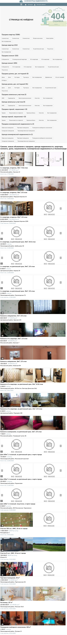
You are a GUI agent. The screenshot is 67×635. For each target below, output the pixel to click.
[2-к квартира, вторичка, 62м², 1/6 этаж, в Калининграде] (16, 215)
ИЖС (3, 98)
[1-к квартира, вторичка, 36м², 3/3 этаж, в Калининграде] (16, 190)
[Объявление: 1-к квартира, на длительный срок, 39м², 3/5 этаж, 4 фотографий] (16, 289)
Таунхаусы (26, 77)
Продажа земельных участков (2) (14, 94)
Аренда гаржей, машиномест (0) (14, 117)
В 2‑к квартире (34, 59)
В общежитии (5, 59)
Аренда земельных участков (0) (13, 102)
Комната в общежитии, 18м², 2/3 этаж (13, 361)
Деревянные (48, 77)
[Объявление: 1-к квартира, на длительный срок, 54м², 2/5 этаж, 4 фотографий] (16, 264)
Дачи (9, 77)
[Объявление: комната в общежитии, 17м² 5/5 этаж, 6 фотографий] (33, 314)
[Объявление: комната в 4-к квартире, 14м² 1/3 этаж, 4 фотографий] (33, 337)
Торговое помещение (23, 127)
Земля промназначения (25, 98)
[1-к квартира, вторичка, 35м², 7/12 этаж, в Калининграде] (16, 166)
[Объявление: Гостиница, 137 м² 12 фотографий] (33, 600)
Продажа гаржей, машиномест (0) (14, 109)
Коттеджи (17, 77)
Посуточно (50, 48)
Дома (3, 77)
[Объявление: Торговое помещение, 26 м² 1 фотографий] (33, 576)
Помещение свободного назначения (42, 127)
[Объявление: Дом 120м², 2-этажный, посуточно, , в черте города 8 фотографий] (16, 502)
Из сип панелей (59, 77)
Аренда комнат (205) (9, 63)
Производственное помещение (26, 130)
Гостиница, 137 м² (6, 602)
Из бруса (4, 80)
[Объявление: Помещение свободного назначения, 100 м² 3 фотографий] (33, 625)
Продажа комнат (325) (10, 56)
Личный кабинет (41, 4)
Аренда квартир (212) (10, 45)
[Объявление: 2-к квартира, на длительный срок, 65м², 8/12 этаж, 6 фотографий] (16, 240)
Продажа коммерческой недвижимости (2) (18, 124)
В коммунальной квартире (20, 59)
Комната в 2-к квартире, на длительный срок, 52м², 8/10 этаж (21, 384)
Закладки (30, 4)
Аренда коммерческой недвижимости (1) (17, 134)
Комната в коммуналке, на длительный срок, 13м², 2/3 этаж (21, 432)
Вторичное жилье (37, 38)
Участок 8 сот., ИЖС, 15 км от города (13, 553)
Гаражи (4, 113)
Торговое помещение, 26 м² (10, 578)
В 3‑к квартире (45, 59)
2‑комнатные (15, 38)
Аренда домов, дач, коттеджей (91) (15, 84)
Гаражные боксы (31, 113)
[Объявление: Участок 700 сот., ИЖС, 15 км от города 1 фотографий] (33, 526)
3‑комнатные (26, 38)
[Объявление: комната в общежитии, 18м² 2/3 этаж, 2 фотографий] (33, 359)
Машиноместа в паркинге (16, 113)
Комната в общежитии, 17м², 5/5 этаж (13, 316)
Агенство (37, 98)
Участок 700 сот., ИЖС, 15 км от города (13, 528)
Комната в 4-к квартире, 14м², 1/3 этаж (13, 338)
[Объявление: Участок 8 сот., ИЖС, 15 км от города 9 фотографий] (33, 551)
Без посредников (6, 41)
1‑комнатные (5, 38)
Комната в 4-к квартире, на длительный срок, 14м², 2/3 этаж (21, 409)
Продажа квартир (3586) (11, 34)
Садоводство (11, 98)
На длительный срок (38, 48)
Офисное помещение (7, 127)
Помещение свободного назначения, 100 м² (15, 627)
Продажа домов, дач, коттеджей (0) (15, 74)
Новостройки (49, 38)
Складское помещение (8, 130)
